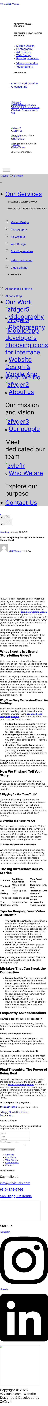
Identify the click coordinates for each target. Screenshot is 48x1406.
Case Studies (12, 1162)
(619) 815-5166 (11, 1189)
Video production (27, 63)
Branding (4, 532)
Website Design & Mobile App (21, 367)
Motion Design (25, 45)
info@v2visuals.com (15, 1183)
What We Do (18, 120)
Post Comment (7, 1150)
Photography (24, 49)
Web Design (23, 55)
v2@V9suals (15, 551)
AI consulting (19, 86)
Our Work (16, 94)
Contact (9, 1165)
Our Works (10, 1157)
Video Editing (24, 66)
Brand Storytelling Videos (15, 1112)
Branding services (27, 58)
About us (17, 130)
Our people (18, 139)
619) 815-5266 (9, 1107)
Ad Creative (23, 52)
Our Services (18, 13)
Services (9, 1154)
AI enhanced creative (24, 83)
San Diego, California (16, 1196)
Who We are (19, 147)
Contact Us (18, 159)
